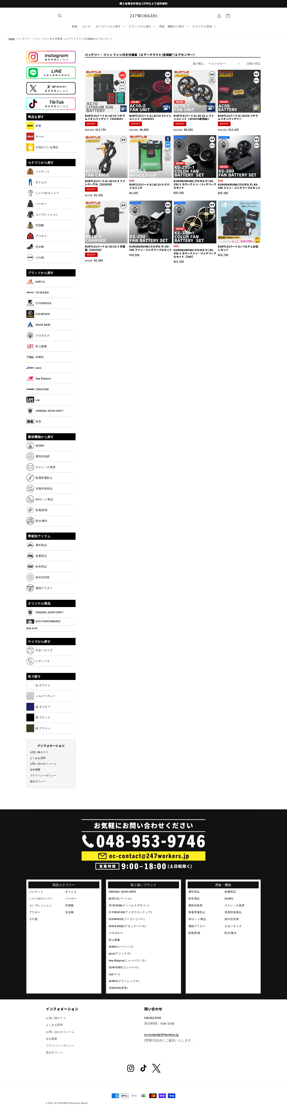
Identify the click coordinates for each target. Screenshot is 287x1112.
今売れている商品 (47, 147)
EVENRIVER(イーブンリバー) (127, 919)
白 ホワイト (43, 685)
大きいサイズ (44, 650)
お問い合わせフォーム (43, 763)
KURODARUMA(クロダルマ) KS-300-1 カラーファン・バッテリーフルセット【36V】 (195, 253)
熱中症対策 (43, 577)
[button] (60, 16)
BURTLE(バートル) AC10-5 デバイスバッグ (149, 186)
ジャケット (43, 171)
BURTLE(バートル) (120, 898)
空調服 (40, 225)
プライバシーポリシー (43, 775)
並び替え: (199, 63)
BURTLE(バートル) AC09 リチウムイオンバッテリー (238, 117)
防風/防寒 (42, 510)
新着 (38, 125)
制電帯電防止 (44, 478)
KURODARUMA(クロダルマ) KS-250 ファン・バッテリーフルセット (150, 248)
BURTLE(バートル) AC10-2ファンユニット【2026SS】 (150, 117)
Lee (38, 400)
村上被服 (41, 346)
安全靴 (40, 246)
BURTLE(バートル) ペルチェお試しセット (238, 248)
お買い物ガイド (39, 752)
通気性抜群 (43, 456)
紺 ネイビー (43, 706)
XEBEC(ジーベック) (121, 946)
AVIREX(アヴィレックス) (124, 981)
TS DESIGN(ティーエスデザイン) (129, 905)
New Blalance (43, 378)
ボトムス (41, 182)
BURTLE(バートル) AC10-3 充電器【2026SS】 (105, 248)
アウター (41, 236)
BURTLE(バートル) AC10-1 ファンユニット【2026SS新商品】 (194, 117)
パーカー (41, 203)
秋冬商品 (41, 566)
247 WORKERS (61, 1103)
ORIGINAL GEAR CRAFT (49, 411)
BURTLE (40, 281)
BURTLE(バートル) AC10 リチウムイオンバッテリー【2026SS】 (105, 117)
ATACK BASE (43, 324)
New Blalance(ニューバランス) (127, 960)
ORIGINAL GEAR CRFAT (122, 891)
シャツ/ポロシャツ (47, 193)
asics (38, 367)
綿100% (40, 445)
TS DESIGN (42, 292)
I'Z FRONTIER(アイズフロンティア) (130, 912)
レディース (43, 661)
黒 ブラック (43, 717)
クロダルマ (43, 335)
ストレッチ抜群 (45, 467)
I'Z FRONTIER (43, 303)
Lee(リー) (114, 974)
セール (40, 136)
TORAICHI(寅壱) (118, 988)
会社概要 (35, 769)
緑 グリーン (43, 728)
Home (12, 38)
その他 (40, 257)
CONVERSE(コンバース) (123, 967)
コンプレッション (47, 214)
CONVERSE (42, 389)
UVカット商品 (44, 499)
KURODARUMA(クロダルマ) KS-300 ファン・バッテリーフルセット (239, 186)
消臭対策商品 (44, 488)
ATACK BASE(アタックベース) (127, 926)
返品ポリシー (38, 781)
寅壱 (38, 421)
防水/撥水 (42, 521)
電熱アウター (44, 588)
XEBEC (40, 357)
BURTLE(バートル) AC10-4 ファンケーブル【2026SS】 (105, 182)
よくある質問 (38, 758)
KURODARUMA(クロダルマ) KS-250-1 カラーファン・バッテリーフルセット (195, 184)
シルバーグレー (45, 696)
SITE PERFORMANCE (48, 621)
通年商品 (41, 545)
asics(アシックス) (120, 953)
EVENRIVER (43, 314)
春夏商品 (41, 556)
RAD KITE (32, 628)
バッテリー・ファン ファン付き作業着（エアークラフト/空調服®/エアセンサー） (65, 38)
